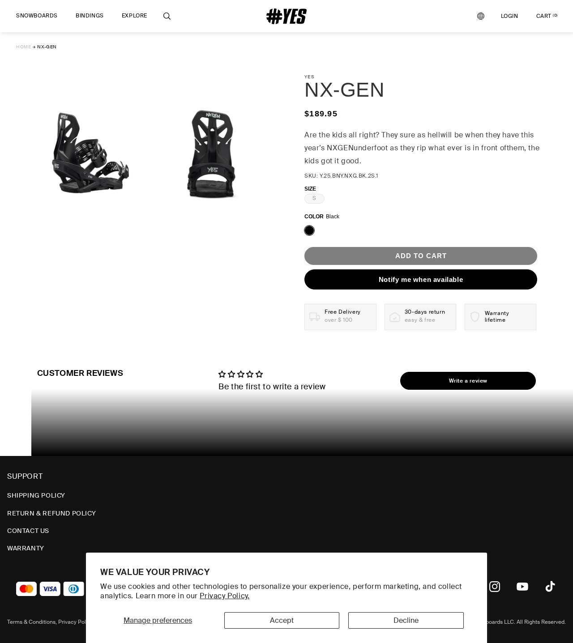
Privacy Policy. (224, 595)
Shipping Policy (36, 495)
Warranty (25, 548)
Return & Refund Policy (51, 513)
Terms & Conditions (31, 622)
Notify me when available (421, 279)
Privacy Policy (75, 622)
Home (23, 47)
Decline (406, 620)
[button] (37, 16)
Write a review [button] (468, 380)
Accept (282, 620)
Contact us (28, 531)
